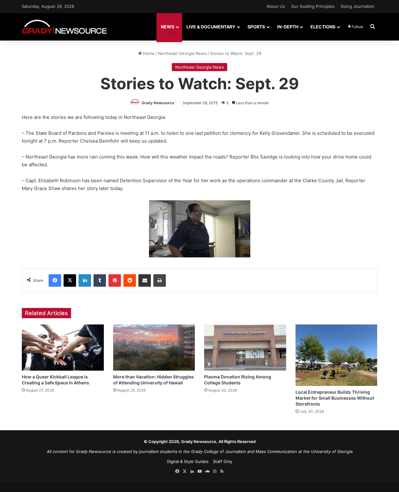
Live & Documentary (210, 26)
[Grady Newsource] (64, 26)
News (167, 26)
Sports (256, 26)
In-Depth (287, 26)
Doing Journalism (357, 6)
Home (148, 53)
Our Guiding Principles (312, 6)
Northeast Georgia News (182, 53)
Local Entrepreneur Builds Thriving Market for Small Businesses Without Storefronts (335, 398)
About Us (276, 6)
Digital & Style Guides (188, 461)
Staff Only (222, 461)
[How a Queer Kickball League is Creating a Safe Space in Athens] (63, 347)
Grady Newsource (158, 102)
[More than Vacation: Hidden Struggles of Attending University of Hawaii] (154, 347)
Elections (322, 26)
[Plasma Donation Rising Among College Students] (245, 347)
